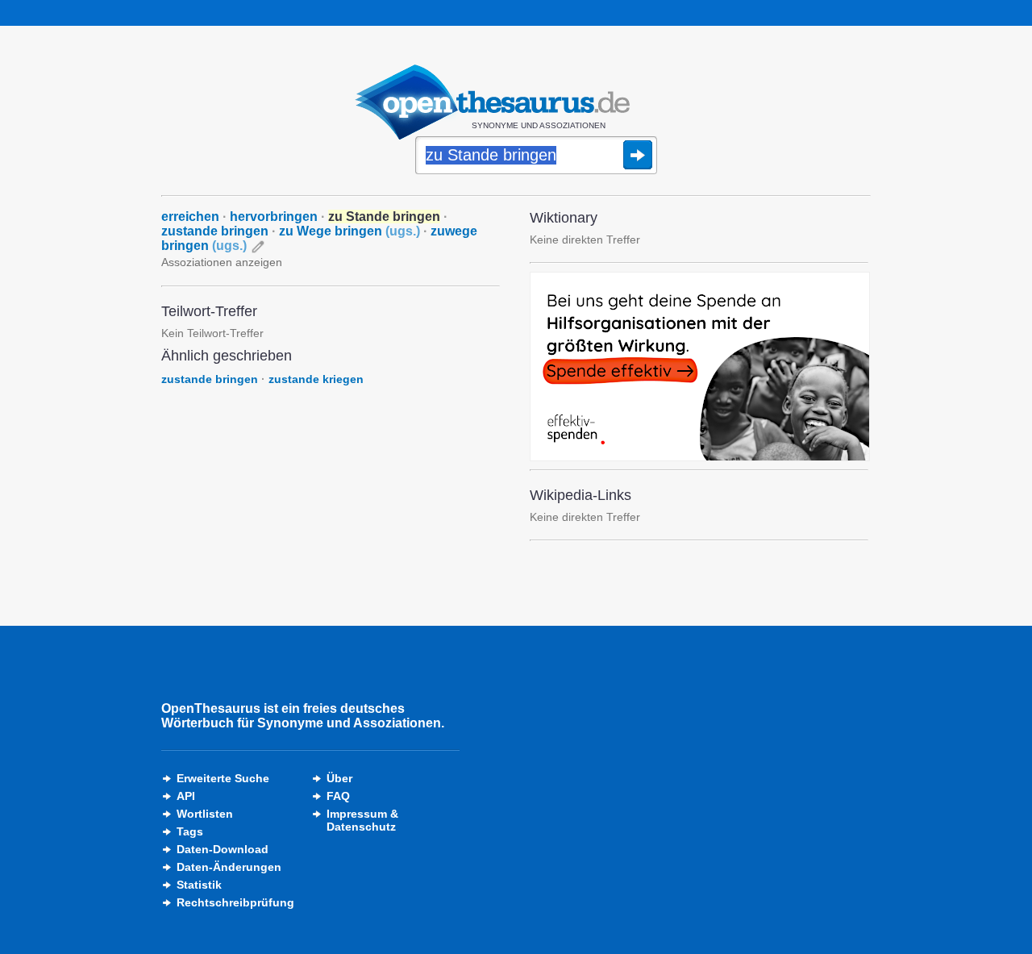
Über (339, 778)
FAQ (338, 795)
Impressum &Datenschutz (362, 820)
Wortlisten (205, 813)
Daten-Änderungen (229, 866)
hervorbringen (274, 216)
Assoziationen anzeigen (221, 262)
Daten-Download (222, 849)
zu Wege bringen (349, 231)
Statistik (199, 884)
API (186, 795)
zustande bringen (214, 231)
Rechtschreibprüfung (235, 902)
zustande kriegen (316, 379)
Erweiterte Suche (223, 778)
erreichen (190, 216)
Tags (190, 831)
